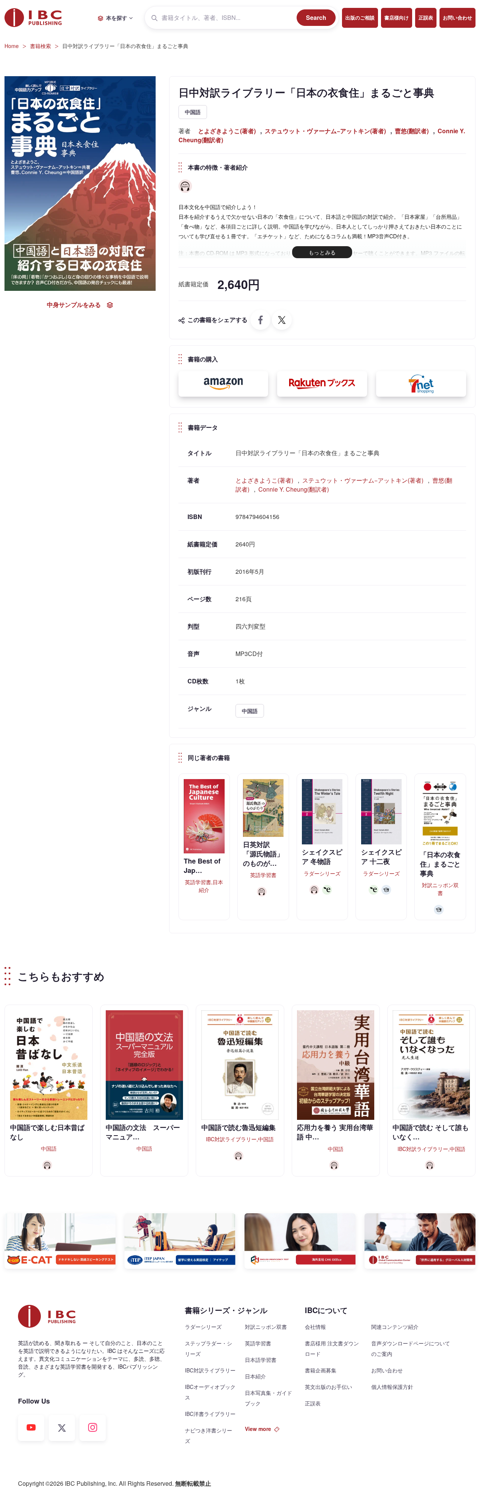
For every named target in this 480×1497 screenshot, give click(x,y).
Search (316, 17)
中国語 (193, 112)
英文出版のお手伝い (328, 1386)
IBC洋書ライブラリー (210, 1413)
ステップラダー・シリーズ (208, 1348)
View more (258, 1428)
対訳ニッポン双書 (266, 1326)
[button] (223, 384)
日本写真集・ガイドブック (268, 1398)
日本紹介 (255, 1376)
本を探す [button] (116, 17)
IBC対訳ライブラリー (210, 1370)
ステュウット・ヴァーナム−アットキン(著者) (325, 130)
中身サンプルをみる (74, 304)
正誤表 (425, 17)
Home (11, 46)
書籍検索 (40, 46)
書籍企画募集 (320, 1370)
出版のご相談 (360, 17)
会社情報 (315, 1326)
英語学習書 (258, 1343)
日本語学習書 (260, 1359)
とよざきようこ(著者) (227, 130)
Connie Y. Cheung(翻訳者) (293, 489)
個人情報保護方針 (392, 1386)
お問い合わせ (457, 17)
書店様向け (396, 17)
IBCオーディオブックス (210, 1392)
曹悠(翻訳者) (412, 130)
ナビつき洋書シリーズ (208, 1435)
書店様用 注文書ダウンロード (332, 1348)
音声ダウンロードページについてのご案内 (410, 1348)
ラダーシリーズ (203, 1326)
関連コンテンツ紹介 (394, 1326)
